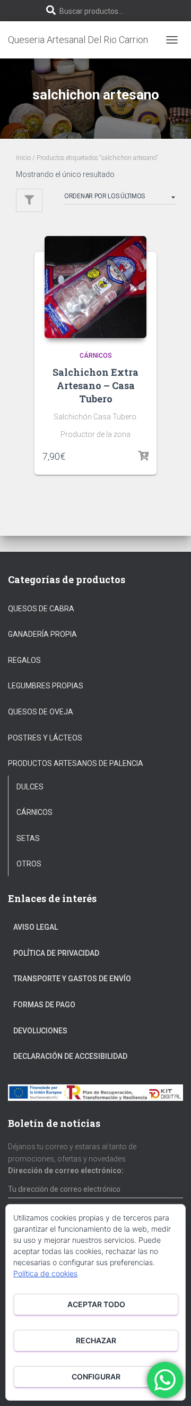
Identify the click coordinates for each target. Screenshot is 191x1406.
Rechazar (96, 1340)
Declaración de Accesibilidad (70, 1056)
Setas (28, 838)
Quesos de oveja (40, 712)
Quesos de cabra (41, 608)
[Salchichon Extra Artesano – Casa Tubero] (95, 287)
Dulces (30, 786)
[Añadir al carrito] (143, 456)
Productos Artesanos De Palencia (75, 763)
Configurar (96, 1376)
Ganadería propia (42, 634)
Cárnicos (96, 355)
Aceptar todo (96, 1304)
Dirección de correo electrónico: (66, 1170)
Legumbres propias (45, 685)
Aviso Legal (35, 927)
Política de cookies (45, 1273)
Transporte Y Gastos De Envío (72, 978)
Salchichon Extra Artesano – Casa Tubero (95, 385)
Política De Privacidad (56, 953)
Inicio (23, 158)
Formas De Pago (44, 1004)
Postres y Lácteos (45, 738)
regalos (24, 660)
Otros (28, 864)
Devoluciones (40, 1030)
